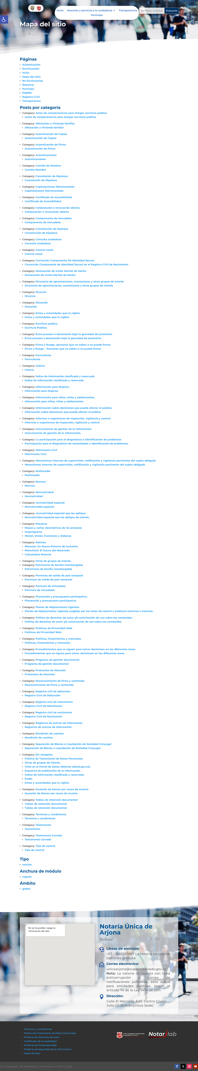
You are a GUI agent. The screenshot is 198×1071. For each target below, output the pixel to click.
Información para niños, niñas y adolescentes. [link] (65, 397)
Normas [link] (41, 481)
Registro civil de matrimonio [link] (54, 701)
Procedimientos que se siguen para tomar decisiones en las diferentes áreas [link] (85, 649)
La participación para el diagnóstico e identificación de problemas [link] (78, 439)
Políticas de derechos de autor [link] (42, 1037)
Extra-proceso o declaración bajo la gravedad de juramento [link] (74, 334)
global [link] (26, 888)
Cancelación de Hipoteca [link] (52, 176)
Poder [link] (28, 778)
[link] (4, 19)
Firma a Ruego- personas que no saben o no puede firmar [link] (73, 344)
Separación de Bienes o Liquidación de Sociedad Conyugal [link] (73, 744)
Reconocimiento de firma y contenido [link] (60, 680)
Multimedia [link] (43, 471)
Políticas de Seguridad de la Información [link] (47, 1049)
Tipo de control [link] (45, 846)
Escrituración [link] (30, 68)
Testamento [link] (43, 824)
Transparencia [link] (128, 10)
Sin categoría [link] (44, 754)
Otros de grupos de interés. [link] (53, 561)
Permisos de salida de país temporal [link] (59, 575)
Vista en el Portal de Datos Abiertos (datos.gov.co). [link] (58, 766)
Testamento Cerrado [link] (49, 835)
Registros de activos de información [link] (59, 723)
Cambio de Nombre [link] (48, 165)
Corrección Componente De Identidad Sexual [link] (65, 260)
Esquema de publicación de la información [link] (52, 770)
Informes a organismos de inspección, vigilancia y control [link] (73, 418)
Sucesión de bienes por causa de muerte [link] (62, 789)
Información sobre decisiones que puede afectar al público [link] (74, 407)
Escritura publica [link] (47, 323)
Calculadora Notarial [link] (38, 554)
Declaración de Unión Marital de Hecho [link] (61, 271)
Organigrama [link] (33, 531)
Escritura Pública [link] (36, 327)
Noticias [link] (41, 542)
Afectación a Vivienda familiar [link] (55, 123)
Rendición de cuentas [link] (50, 733)
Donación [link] (42, 302)
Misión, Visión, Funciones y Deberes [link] (48, 535)
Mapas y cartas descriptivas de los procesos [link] (53, 527)
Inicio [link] (60, 10)
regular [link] (27, 876)
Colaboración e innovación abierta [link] (58, 207)
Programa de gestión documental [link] (57, 659)
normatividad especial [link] (50, 502)
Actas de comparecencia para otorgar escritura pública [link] (71, 113)
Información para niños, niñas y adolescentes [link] (54, 401)
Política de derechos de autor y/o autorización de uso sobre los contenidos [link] (84, 617)
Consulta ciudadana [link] (49, 239)
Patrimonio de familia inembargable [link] (59, 565)
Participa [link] (97, 15)
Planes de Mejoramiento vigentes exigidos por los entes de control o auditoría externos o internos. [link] (89, 611)
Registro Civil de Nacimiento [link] (43, 716)
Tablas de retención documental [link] (57, 799)
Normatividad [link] (45, 492)
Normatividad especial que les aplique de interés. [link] (57, 517)
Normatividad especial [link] (39, 506)
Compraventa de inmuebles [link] (54, 218)
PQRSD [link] (27, 92)
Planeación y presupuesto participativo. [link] (61, 596)
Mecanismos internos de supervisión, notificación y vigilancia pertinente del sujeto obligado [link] (96, 460)
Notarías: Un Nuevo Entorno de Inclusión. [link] (51, 546)
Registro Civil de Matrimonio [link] (43, 705)
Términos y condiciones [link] (51, 814)
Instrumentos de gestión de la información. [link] (64, 429)
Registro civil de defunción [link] (53, 691)
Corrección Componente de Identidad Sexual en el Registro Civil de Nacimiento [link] (76, 264)
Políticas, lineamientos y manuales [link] (58, 638)
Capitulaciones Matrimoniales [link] (55, 186)
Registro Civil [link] (31, 96)
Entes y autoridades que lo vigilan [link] (58, 313)
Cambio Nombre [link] (35, 169)
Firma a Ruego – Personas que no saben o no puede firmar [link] (63, 348)
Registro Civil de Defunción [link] (42, 695)
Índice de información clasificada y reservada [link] (65, 376)
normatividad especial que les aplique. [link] (61, 513)
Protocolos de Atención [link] (51, 670)
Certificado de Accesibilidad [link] (54, 197)
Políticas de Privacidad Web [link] (54, 628)
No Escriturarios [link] (32, 80)
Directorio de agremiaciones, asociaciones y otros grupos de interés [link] (80, 281)
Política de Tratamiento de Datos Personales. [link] (54, 758)
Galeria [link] (40, 365)
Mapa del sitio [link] (31, 76)
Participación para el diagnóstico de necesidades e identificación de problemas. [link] (77, 443)
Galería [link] (29, 369)
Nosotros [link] (28, 84)
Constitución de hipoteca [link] (52, 228)
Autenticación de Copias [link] (51, 134)
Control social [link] (44, 249)
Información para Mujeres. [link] (52, 386)
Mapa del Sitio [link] (32, 1053)
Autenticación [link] (31, 64)
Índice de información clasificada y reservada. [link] (54, 774)
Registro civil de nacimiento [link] (54, 712)
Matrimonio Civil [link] (46, 450)
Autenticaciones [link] (46, 155)
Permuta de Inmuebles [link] (51, 586)
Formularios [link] (43, 355)
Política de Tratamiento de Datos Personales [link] (50, 1033)
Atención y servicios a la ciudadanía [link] (89, 10)
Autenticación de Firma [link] (51, 144)
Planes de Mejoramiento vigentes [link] (57, 607)
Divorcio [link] (41, 292)
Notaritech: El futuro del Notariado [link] (47, 550)
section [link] (27, 864)
